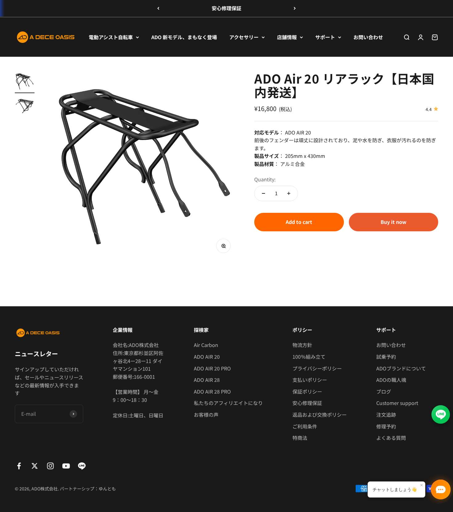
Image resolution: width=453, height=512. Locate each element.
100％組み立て (308, 356)
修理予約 (386, 426)
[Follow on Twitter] (35, 466)
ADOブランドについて (401, 368)
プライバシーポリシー (317, 368)
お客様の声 (206, 414)
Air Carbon (206, 345)
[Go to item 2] (25, 107)
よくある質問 (391, 437)
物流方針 (302, 345)
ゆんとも (107, 488)
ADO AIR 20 (207, 356)
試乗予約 (386, 356)
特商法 (299, 437)
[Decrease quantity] (263, 193)
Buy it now (393, 221)
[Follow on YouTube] (66, 466)
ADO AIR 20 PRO (212, 368)
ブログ (383, 391)
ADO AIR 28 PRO (212, 391)
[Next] (295, 8)
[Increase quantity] (289, 193)
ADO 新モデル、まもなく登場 (184, 36)
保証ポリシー (307, 391)
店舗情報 (287, 36)
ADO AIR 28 (207, 379)
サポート (325, 36)
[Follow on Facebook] (19, 466)
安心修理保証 (226, 8)
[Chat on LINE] (440, 414)
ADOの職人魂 (391, 379)
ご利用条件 (304, 426)
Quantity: (264, 179)
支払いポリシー (309, 379)
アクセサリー (244, 36)
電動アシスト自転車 (111, 36)
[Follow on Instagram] (50, 466)
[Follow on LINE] (82, 466)
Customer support (397, 403)
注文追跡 (386, 414)
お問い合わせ (368, 36)
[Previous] (158, 8)
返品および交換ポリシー (319, 414)
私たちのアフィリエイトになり (228, 403)
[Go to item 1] (25, 82)
